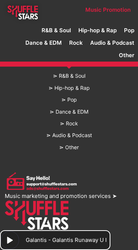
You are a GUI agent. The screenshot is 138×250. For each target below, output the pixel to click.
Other (126, 55)
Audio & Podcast (112, 42)
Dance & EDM (43, 42)
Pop (129, 30)
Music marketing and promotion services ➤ (61, 195)
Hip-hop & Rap (97, 30)
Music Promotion (108, 9)
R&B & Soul (56, 30)
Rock (76, 42)
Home (23, 9)
